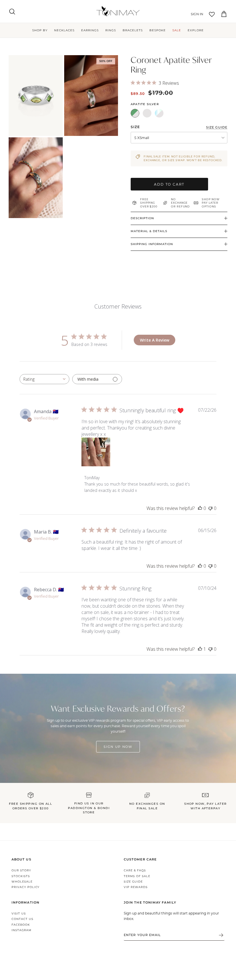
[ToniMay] (118, 11)
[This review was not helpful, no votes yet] (210, 508)
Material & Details (149, 231)
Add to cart (169, 184)
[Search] (12, 11)
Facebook (21, 925)
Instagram (21, 930)
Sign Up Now (118, 747)
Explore (196, 30)
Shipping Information (152, 244)
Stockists (21, 876)
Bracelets (133, 30)
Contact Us (22, 919)
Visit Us (19, 913)
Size (135, 127)
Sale (176, 30)
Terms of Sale (137, 876)
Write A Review (154, 340)
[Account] (196, 14)
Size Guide (133, 881)
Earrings (90, 30)
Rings (110, 30)
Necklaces (64, 30)
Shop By (39, 30)
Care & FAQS (135, 870)
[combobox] (44, 379)
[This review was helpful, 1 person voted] (200, 649)
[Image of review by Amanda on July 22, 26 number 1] (95, 452)
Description (142, 218)
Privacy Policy (25, 887)
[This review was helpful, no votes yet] (200, 508)
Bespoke (157, 30)
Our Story (21, 870)
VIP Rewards (136, 887)
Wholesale (22, 881)
